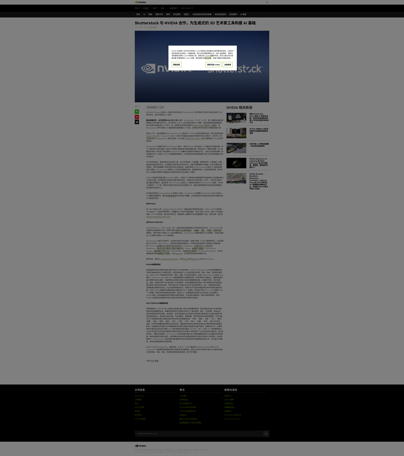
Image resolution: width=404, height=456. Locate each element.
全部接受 (227, 65)
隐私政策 (208, 58)
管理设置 (176, 65)
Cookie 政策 (209, 56)
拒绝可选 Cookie (213, 65)
